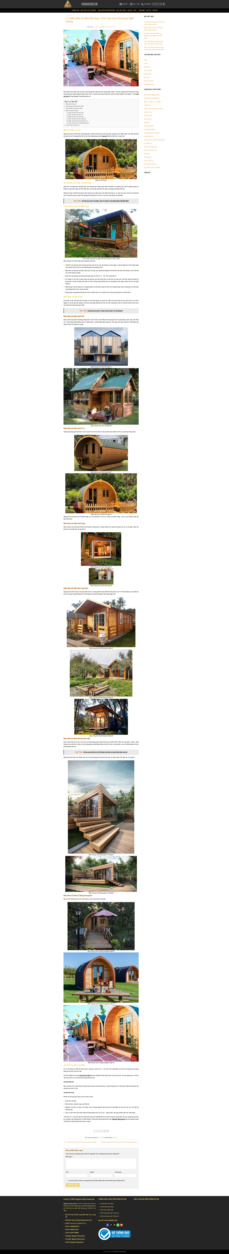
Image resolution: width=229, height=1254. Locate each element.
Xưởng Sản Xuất (149, 84)
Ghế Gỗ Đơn (147, 119)
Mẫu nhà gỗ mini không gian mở (78, 121)
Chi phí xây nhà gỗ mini (72, 125)
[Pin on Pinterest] (104, 1131)
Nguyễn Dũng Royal (109, 27)
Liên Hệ (154, 10)
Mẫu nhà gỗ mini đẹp (72, 110)
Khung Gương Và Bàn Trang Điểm (154, 140)
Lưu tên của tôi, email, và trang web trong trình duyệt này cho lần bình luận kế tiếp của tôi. (97, 1180)
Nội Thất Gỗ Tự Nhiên (88, 10)
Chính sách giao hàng (106, 1207)
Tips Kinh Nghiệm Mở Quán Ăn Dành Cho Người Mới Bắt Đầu (153, 43)
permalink (114, 1137)
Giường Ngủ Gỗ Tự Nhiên (152, 133)
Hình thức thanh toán (106, 1210)
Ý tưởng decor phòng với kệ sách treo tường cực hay (154, 23)
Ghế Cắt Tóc (148, 112)
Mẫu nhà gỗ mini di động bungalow (79, 123)
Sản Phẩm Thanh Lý (150, 164)
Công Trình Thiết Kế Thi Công (153, 109)
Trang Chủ (75, 10)
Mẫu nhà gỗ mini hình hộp (76, 117)
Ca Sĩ (145, 63)
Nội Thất (147, 77)
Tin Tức (148, 10)
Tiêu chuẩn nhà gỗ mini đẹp (74, 108)
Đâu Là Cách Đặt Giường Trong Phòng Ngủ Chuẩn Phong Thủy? (154, 48)
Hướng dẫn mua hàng (106, 1203)
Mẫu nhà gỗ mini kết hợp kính (77, 119)
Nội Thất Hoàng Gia (150, 147)
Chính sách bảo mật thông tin (109, 1216)
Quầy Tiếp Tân (148, 160)
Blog (145, 60)
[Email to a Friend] (101, 1131)
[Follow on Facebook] (107, 1225)
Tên (67, 1172)
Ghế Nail (146, 122)
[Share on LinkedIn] (107, 1131)
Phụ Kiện (142, 10)
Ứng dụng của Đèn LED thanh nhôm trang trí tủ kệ (153, 29)
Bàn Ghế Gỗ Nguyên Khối (106, 10)
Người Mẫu (147, 74)
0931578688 (74, 1233)
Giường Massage (149, 129)
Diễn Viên (147, 67)
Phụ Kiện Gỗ (148, 157)
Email (92, 1172)
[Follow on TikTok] (111, 1225)
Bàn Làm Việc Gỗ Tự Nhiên (152, 102)
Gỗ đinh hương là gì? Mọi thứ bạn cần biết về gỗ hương (118, 1142)
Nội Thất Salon (149, 81)
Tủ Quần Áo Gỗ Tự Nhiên (152, 167)
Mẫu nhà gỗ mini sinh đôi (76, 112)
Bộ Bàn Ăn (147, 105)
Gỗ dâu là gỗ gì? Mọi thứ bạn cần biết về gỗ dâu (81, 1142)
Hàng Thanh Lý (148, 136)
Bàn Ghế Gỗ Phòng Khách (152, 98)
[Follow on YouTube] (121, 1225)
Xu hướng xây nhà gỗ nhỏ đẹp (75, 106)
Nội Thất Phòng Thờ (150, 150)
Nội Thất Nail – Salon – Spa (126, 10)
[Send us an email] (114, 1225)
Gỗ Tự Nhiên (69, 15)
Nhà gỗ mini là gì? (71, 104)
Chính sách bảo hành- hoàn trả (109, 1213)
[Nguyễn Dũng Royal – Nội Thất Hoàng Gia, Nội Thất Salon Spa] (71, 4)
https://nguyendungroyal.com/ (82, 1220)
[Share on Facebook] (94, 1131)
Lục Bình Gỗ (148, 143)
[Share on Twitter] (97, 1131)
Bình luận (69, 1157)
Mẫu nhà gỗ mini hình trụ (76, 115)
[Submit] (96, 4)
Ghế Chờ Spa (148, 115)
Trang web (118, 1172)
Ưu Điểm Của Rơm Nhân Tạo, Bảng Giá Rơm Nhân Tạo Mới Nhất (153, 36)
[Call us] (118, 1225)
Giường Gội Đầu (149, 126)
